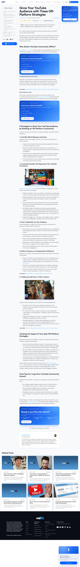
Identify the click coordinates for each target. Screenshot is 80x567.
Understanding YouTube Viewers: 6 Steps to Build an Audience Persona (42, 89)
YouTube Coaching (37, 531)
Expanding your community (25, 50)
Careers (27, 528)
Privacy (27, 530)
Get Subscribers (56, 17)
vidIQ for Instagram (37, 535)
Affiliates (47, 526)
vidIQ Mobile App (37, 529)
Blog (46, 528)
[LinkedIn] (70, 527)
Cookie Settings (29, 534)
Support (27, 526)
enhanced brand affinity (43, 96)
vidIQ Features (37, 525)
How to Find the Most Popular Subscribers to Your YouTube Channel (41, 328)
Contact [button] (27, 524)
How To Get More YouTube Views (50, 531)
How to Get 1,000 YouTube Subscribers (50, 534)
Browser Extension (37, 527)
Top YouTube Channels (49, 524)
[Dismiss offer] (77, 548)
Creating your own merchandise (26, 188)
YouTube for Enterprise (38, 533)
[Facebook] (62, 527)
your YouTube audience (32, 401)
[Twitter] (67, 527)
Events (46, 536)
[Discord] (60, 527)
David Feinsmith (22, 17)
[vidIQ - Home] (3, 2)
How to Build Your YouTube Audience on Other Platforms (39, 273)
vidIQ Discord (26, 263)
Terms (27, 532)
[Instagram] (65, 527)
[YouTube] (58, 527)
